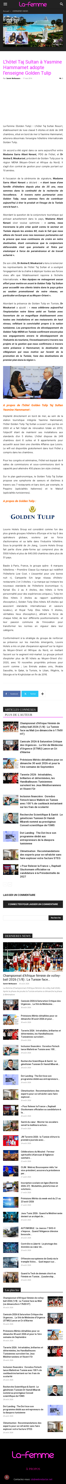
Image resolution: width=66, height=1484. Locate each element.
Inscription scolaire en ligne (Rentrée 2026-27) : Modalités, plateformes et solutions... (39, 1186)
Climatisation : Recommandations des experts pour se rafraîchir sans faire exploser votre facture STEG (40, 855)
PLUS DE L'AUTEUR (18, 714)
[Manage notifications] (6, 1477)
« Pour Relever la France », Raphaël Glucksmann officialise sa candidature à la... (41, 1109)
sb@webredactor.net (41, 1479)
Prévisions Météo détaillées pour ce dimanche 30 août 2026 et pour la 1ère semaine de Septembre (41, 763)
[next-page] (10, 884)
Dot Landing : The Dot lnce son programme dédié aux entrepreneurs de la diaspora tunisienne (23, 1409)
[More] (42, 694)
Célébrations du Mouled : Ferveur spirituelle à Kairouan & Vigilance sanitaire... (37, 1154)
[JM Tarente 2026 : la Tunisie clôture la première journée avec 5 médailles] (10, 1140)
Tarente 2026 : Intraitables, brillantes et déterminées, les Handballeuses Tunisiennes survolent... (41, 1033)
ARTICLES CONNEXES (20, 709)
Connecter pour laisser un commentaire (33, 904)
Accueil (6, 11)
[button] (5, 4)
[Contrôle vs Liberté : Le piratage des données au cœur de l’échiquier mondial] (10, 1247)
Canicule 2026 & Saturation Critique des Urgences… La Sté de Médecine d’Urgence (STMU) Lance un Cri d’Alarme (24, 1317)
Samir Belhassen (13, 78)
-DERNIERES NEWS (20, 11)
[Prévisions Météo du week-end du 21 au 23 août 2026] (10, 1202)
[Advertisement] (33, 101)
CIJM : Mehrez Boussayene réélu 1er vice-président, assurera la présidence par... (40, 1170)
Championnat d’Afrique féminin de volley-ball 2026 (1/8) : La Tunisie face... (32, 977)
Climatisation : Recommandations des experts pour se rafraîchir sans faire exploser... (40, 1094)
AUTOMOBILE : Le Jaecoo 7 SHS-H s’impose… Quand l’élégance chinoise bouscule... (39, 1231)
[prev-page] (5, 884)
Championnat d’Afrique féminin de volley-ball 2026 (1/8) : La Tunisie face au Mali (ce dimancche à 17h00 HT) (23, 1301)
